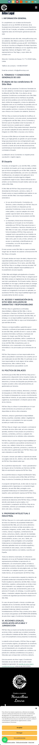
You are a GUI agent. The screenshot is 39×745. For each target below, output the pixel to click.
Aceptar (19, 727)
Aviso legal (31, 742)
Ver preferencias (19, 738)
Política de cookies (10, 742)
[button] (36, 708)
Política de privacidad (21, 742)
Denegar (19, 733)
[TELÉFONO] (6, 705)
